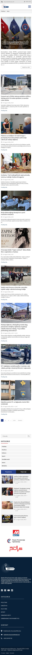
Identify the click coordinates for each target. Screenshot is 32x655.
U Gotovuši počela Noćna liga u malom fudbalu (21, 516)
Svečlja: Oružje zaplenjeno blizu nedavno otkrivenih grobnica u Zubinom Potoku (22, 478)
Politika (4, 446)
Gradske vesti (6, 459)
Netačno (4, 465)
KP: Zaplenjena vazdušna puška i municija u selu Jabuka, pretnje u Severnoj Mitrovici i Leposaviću (16, 367)
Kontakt (12, 653)
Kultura (4, 453)
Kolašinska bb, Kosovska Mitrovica (12, 631)
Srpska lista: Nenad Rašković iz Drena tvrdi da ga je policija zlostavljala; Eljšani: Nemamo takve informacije (22, 504)
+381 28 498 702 (7, 638)
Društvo (4, 449)
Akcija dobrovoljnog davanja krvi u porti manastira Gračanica (13, 213)
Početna (3, 11)
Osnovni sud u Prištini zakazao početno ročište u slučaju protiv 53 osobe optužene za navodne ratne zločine (16, 98)
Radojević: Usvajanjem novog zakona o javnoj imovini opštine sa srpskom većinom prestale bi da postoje (22, 491)
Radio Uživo (28, 1)
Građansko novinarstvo (10, 618)
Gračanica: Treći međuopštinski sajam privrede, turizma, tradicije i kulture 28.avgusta (15, 176)
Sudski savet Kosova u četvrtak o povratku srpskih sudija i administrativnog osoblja (14, 288)
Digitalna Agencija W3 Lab (14, 650)
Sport (3, 456)
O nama (3, 653)
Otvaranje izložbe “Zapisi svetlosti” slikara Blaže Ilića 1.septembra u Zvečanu (16, 251)
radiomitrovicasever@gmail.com (12, 634)
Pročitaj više (26, 67)
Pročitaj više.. (4, 110)
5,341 (14, 420)
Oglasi (7, 653)
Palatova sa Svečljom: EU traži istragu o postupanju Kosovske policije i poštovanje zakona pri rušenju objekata (14, 138)
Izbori (3, 462)
